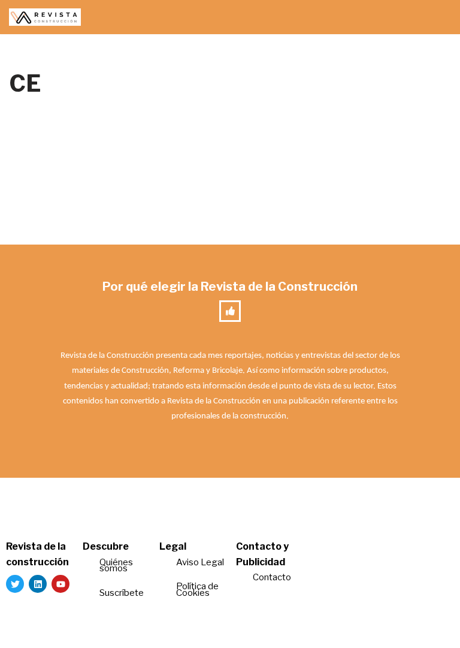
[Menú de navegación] (437, 17)
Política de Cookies (197, 589)
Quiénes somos (116, 565)
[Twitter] (15, 584)
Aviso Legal (200, 562)
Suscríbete (122, 592)
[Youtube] (60, 584)
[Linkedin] (38, 584)
